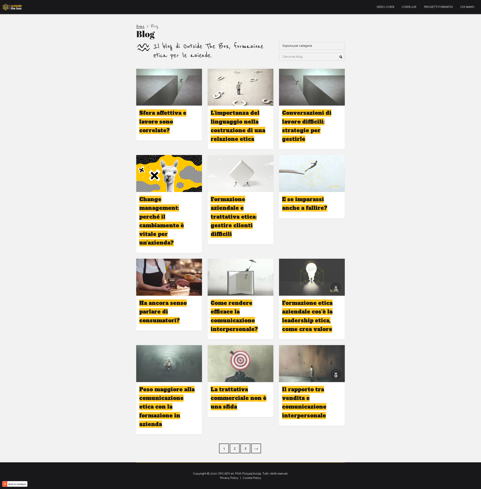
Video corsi (385, 7)
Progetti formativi (438, 7)
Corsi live (409, 7)
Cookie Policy (252, 478)
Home (140, 26)
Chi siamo (467, 7)
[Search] (341, 57)
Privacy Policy (229, 478)
